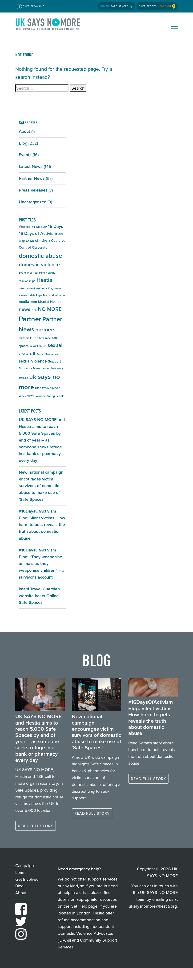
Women (41, 396)
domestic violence (39, 264)
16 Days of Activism (38, 233)
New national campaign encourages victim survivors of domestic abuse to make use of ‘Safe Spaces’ (41, 485)
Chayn (30, 241)
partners (45, 329)
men (33, 301)
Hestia (44, 280)
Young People (55, 396)
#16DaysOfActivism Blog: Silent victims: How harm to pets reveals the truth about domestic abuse (42, 524)
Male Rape (36, 295)
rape (48, 338)
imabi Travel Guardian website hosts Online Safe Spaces (39, 595)
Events (25, 155)
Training (23, 378)
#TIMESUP (39, 227)
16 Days (55, 226)
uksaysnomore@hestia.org (153, 906)
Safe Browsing (33, 6)
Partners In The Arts (31, 338)
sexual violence (33, 361)
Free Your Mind (36, 273)
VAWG (31, 396)
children (42, 240)
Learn (20, 872)
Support (54, 361)
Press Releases (33, 190)
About (24, 131)
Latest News (31, 166)
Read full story (35, 825)
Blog (23, 143)
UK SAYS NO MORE (48, 25)
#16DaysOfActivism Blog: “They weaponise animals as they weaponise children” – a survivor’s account (41, 563)
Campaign (24, 865)
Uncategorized (32, 202)
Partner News (32, 178)
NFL (34, 310)
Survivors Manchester (34, 368)
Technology (57, 368)
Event (22, 273)
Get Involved (27, 879)
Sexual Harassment (48, 354)
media (24, 301)
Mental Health (49, 301)
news (24, 309)
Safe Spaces (114, 6)
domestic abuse (40, 255)
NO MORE (50, 309)
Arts (60, 234)
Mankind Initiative (54, 295)
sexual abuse (38, 346)
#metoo (25, 226)
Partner (30, 319)
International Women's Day (36, 288)
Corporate (39, 247)
